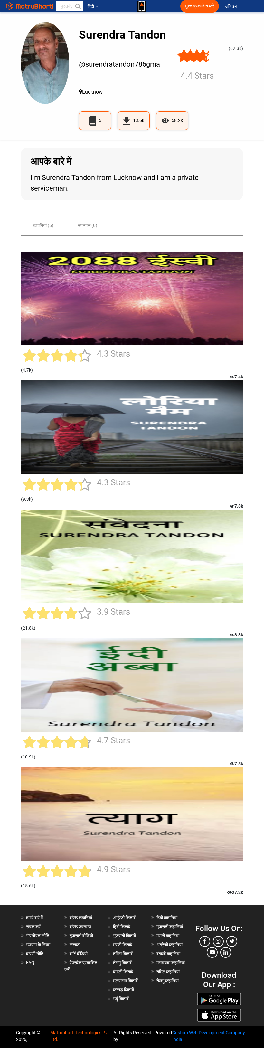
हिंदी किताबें (121, 926)
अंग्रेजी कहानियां (169, 944)
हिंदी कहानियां (166, 917)
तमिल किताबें (123, 953)
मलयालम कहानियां (170, 962)
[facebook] (204, 941)
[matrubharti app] (141, 6)
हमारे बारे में (34, 917)
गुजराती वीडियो (81, 935)
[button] (77, 6)
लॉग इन (231, 6)
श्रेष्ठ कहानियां (81, 917)
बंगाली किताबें (123, 971)
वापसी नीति (34, 953)
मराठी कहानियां (167, 935)
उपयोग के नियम (38, 944)
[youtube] (212, 952)
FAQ (30, 962)
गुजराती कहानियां (169, 926)
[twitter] (231, 941)
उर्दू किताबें (121, 998)
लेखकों (75, 944)
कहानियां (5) (43, 225)
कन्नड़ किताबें (123, 989)
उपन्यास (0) (87, 225)
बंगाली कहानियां (168, 953)
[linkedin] (225, 952)
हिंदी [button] (91, 6)
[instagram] (218, 941)
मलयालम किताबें (125, 980)
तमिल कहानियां (168, 971)
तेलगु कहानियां (167, 980)
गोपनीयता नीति (37, 935)
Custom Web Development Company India (208, 1036)
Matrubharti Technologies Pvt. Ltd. (80, 1036)
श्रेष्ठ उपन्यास (80, 926)
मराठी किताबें (122, 944)
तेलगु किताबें (122, 962)
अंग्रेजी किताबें (124, 917)
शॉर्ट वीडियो (79, 953)
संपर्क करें (33, 926)
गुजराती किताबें (124, 935)
